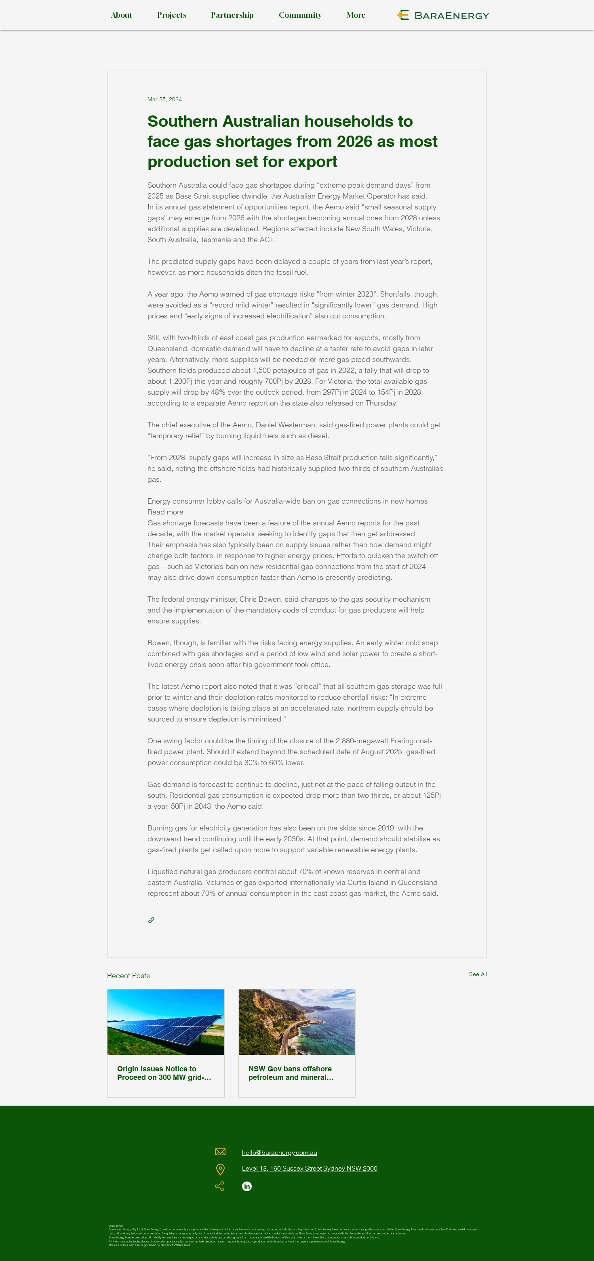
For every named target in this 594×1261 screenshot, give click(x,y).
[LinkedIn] (247, 1186)
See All (478, 974)
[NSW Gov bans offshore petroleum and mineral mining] (297, 1022)
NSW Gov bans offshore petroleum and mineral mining (290, 1072)
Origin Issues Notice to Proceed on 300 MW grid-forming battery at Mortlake (164, 1072)
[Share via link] (151, 920)
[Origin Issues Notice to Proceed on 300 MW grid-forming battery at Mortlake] (165, 1022)
